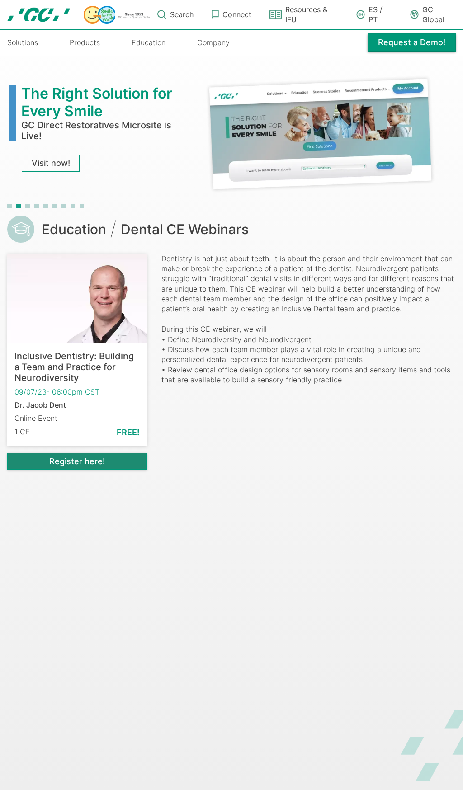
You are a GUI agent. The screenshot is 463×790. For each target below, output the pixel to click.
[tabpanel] (231, 133)
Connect (236, 14)
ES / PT (376, 14)
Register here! (77, 461)
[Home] (78, 15)
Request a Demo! (411, 42)
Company (213, 42)
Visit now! (51, 163)
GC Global (433, 14)
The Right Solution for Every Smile (96, 102)
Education (148, 42)
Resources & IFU (306, 14)
